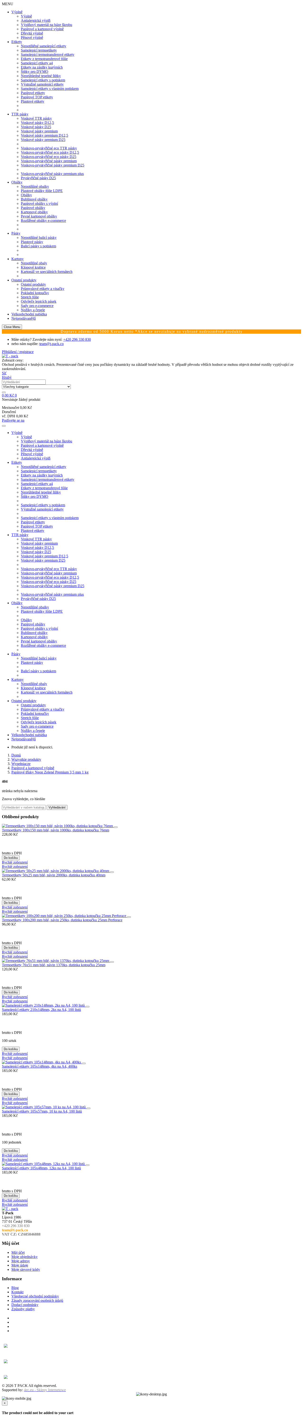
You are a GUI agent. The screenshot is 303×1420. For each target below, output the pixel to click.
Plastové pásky (32, 242)
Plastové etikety (32, 101)
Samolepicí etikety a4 (37, 63)
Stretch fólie (30, 297)
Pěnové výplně (32, 37)
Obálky (16, 182)
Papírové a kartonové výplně (42, 29)
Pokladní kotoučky (35, 293)
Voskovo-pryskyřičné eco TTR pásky (49, 148)
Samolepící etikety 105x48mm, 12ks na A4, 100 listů (41, 1168)
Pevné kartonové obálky (39, 216)
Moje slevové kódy (25, 1269)
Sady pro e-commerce (37, 306)
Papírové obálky (33, 208)
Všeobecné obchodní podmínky (35, 1296)
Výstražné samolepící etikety (42, 84)
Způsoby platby (23, 1309)
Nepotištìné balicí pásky (39, 238)
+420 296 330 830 (77, 339)
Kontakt (17, 1292)
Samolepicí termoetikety (39, 50)
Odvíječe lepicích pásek (38, 301)
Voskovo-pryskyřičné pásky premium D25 (52, 165)
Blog (15, 1288)
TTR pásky (19, 114)
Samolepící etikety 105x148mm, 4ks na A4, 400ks (39, 1066)
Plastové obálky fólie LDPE (42, 191)
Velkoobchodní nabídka (29, 314)
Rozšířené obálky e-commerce (43, 220)
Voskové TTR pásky (36, 118)
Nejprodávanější (23, 318)
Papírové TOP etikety (37, 97)
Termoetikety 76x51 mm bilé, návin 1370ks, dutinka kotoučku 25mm (53, 965)
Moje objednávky (24, 1257)
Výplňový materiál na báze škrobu (46, 25)
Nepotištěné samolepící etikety (43, 46)
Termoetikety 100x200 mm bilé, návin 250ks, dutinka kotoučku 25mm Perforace (62, 920)
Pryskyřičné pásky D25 (38, 178)
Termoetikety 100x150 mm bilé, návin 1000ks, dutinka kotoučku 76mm (55, 830)
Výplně (16, 12)
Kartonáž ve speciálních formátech (46, 272)
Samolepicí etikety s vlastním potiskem (50, 89)
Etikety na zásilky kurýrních (42, 67)
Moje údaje (19, 1265)
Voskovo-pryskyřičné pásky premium (49, 161)
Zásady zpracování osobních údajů (37, 1300)
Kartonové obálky (34, 212)
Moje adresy (20, 1261)
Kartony (17, 259)
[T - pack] (10, 356)
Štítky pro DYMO (34, 72)
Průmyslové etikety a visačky (42, 289)
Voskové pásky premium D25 (43, 140)
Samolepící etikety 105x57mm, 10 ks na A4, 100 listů (42, 1111)
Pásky (15, 233)
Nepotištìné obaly (34, 263)
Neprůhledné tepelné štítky (41, 76)
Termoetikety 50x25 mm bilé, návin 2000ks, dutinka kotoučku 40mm (53, 875)
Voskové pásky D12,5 (37, 123)
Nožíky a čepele (33, 310)
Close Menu (12, 327)
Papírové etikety (33, 93)
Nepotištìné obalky (35, 186)
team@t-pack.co (51, 344)
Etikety (16, 42)
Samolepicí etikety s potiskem (43, 80)
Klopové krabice (33, 267)
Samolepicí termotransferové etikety (47, 54)
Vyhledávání (57, 807)
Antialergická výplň (35, 20)
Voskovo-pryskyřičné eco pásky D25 (48, 157)
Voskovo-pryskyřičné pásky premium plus (52, 174)
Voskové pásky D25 (36, 127)
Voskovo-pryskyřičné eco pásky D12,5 (50, 152)
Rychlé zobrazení (15, 862)
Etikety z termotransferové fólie (44, 59)
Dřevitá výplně (32, 33)
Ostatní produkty (23, 280)
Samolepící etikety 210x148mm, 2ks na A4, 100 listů (41, 1010)
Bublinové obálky (34, 199)
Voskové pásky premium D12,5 (44, 135)
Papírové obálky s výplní (39, 203)
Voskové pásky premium (39, 131)
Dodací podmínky (24, 1305)
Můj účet (18, 1252)
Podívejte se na (13, 420)
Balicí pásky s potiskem (38, 246)
